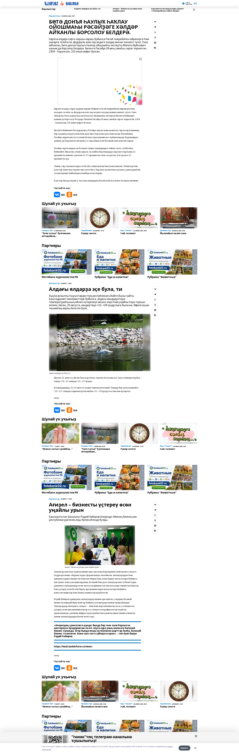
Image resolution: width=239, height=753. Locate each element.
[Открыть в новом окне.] (59, 194)
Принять (184, 748)
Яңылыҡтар (48, 9)
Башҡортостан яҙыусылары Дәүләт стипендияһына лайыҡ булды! (167, 10)
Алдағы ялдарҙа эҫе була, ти (87, 9)
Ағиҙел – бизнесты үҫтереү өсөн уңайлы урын (127, 10)
